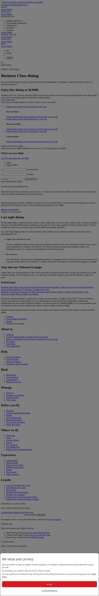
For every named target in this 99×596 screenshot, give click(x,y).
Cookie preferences (49, 590)
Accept (49, 584)
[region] (49, 574)
